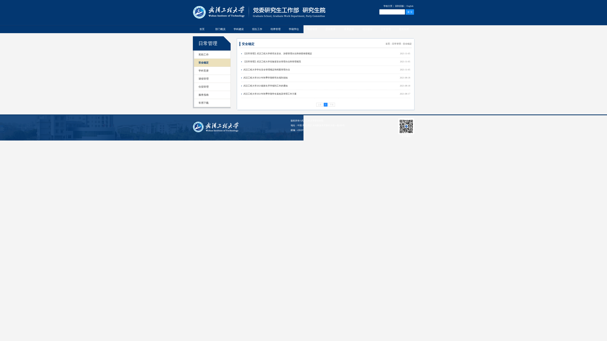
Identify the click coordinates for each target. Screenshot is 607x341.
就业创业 (367, 29)
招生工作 (257, 29)
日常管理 (386, 29)
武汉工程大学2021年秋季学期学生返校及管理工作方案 (270, 94)
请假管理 (204, 78)
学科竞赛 (204, 70)
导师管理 (312, 29)
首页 (202, 29)
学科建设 (239, 29)
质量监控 (349, 29)
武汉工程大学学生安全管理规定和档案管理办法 (266, 70)
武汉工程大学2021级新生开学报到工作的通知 (265, 86)
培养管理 (275, 29)
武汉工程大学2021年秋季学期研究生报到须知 (265, 78)
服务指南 (204, 94)
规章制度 (404, 29)
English (410, 6)
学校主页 (387, 6)
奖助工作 (204, 54)
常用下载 (204, 103)
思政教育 (330, 29)
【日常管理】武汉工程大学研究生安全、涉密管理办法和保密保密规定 (277, 53)
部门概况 (220, 29)
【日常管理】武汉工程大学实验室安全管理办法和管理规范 (272, 61)
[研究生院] (259, 23)
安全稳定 (204, 62)
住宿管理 (204, 86)
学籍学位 (294, 29)
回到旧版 (399, 6)
